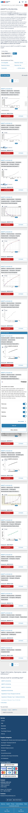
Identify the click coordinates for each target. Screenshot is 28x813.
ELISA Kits (3, 750)
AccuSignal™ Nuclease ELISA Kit (8, 742)
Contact (3, 720)
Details (21, 116)
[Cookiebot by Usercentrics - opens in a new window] (21, 382)
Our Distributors (4, 758)
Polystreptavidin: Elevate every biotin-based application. (14, 740)
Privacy (12, 804)
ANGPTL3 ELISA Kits (6, 681)
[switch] (25, 408)
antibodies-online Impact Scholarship (9, 755)
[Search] (25, 5)
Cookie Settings (19, 804)
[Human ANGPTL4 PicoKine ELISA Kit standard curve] (11, 465)
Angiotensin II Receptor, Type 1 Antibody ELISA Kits (13, 697)
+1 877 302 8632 (8, 789)
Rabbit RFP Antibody (6, 745)
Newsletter (3, 726)
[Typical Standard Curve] (11, 211)
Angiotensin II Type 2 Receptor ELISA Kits (10, 693)
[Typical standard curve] (11, 103)
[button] (26, 103)
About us (3, 804)
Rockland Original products (7, 748)
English (10, 799)
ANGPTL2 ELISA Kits (6, 684)
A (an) (9, 709)
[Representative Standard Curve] (11, 534)
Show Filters (6, 75)
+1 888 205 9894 (6, 791)
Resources (3, 728)
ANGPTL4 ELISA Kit (6, 89)
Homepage (4, 709)
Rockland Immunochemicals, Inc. (8, 795)
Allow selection (14, 429)
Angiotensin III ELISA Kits (7, 690)
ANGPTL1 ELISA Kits (6, 687)
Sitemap (3, 733)
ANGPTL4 (14, 709)
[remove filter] (10, 53)
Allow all (14, 425)
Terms (25, 804)
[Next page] (18, 80)
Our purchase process (6, 753)
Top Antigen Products (6, 731)
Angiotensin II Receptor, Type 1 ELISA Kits (10, 700)
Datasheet (7, 116)
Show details (21, 421)
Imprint (8, 804)
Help (2, 723)
